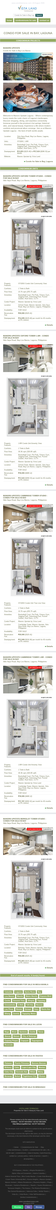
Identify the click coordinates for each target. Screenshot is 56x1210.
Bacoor (39, 1005)
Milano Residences (25, 1182)
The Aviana (26, 1188)
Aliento (25, 1170)
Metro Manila (31, 996)
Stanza (8, 1036)
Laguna (18, 992)
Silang (7, 1013)
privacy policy (23, 1156)
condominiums (21, 1153)
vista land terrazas (14, 1150)
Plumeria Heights (39, 1182)
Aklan (32, 1072)
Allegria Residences (37, 1170)
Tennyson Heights (14, 1188)
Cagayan (25, 1040)
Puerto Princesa (22, 1063)
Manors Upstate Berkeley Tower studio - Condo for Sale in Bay (24, 820)
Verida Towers (44, 1191)
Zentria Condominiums (28, 1197)
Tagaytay (41, 1000)
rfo (48, 1150)
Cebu (16, 1067)
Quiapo (28, 1009)
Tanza (40, 1032)
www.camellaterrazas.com (29, 1201)
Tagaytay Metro (29, 1013)
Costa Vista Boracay (44, 1176)
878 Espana (17, 1170)
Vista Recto (24, 1194)
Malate (19, 1009)
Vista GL (15, 1194)
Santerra (23, 1032)
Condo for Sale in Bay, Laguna (39, 161)
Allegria (31, 1000)
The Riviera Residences (40, 1188)
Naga (7, 1032)
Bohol (17, 1076)
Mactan (42, 1067)
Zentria (16, 1013)
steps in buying (33, 1153)
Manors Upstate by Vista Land (28, 156)
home (9, 20)
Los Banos (9, 996)
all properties (28, 1159)
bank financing (45, 1153)
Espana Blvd (45, 996)
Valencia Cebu (32, 1191)
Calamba (8, 992)
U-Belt (20, 1005)
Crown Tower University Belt (16, 1179)
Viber (28, 1207)
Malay (40, 1072)
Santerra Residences (21, 1185)
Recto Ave (45, 1009)
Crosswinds (10, 1005)
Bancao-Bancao (39, 1063)
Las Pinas (9, 1009)
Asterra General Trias (12, 1176)
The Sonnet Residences (16, 1191)
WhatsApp (17, 1207)
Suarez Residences (44, 1185)
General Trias (19, 1000)
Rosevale (9, 1045)
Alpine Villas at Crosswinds (21, 1173)
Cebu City (9, 1072)
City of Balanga (29, 1036)
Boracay (8, 1076)
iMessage (39, 1207)
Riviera (42, 1076)
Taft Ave (29, 1005)
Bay (39, 992)
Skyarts (33, 1185)
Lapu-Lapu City (29, 1067)
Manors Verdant (10, 1182)
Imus (36, 1009)
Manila (20, 996)
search (44, 1156)
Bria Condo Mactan (29, 1176)
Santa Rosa (30, 992)
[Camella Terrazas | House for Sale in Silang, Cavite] (28, 9)
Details (50, 325)
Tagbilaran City (29, 1076)
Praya (49, 1182)
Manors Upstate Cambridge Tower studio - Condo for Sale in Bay (25, 497)
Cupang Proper (11, 1040)
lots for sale (10, 1153)
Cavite (7, 1000)
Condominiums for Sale (25, 20)
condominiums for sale (38, 1150)
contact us (44, 20)
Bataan (16, 1036)
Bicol (14, 1032)
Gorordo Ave (21, 1072)
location (25, 1150)
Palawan (8, 1063)
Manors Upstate (11, 48)
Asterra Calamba (39, 1173)
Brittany (8, 1067)
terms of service (35, 1156)
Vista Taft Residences (37, 1194)
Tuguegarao (37, 1040)
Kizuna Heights (32, 1179)
